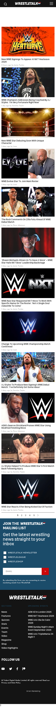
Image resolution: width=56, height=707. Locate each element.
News (4, 612)
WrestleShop (15, 562)
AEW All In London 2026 (39, 612)
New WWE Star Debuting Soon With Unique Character (22, 141)
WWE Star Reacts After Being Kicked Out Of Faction (26, 507)
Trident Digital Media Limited (15, 680)
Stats (4, 624)
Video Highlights (9, 648)
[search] (5, 5)
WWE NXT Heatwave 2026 (41, 616)
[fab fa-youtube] (3, 669)
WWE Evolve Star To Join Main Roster (19, 181)
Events (4, 628)
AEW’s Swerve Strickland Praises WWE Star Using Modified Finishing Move (26, 426)
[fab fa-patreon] (23, 669)
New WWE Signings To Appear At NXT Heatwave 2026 (25, 60)
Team (4, 632)
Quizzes (5, 620)
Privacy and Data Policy (10, 683)
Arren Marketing (33, 691)
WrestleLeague (17, 557)
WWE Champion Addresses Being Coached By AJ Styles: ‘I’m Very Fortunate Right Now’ (25, 101)
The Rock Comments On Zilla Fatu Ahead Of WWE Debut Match (26, 220)
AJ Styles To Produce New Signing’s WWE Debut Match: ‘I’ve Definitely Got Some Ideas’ (25, 386)
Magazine (6, 640)
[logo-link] (28, 4)
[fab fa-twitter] (10, 669)
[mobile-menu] (51, 4)
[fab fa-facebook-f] (17, 669)
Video (4, 636)
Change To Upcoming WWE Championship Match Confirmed (25, 345)
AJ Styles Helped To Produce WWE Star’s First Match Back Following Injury (27, 467)
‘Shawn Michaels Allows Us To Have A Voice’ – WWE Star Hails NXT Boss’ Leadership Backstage (27, 261)
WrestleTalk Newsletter (22, 553)
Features (6, 616)
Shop (4, 644)
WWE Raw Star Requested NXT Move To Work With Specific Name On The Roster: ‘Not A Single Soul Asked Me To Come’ (26, 303)
